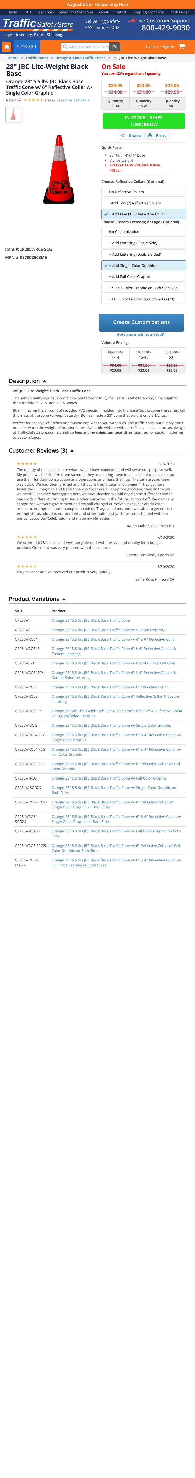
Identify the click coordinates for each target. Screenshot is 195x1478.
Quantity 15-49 (143, 103)
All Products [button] (25, 46)
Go (114, 46)
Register (167, 46)
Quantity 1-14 (115, 103)
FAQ (27, 12)
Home (13, 57)
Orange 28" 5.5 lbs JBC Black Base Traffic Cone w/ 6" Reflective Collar (110, 686)
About (103, 12)
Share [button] (135, 135)
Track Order (179, 12)
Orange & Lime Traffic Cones (80, 57)
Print (161, 135)
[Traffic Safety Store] (37, 24)
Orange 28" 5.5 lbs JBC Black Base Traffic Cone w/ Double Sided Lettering (113, 663)
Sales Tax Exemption (76, 12)
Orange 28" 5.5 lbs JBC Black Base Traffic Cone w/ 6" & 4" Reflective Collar (114, 639)
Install (14, 12)
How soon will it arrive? (140, 334)
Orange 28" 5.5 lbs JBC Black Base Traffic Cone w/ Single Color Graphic (111, 725)
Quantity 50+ (172, 103)
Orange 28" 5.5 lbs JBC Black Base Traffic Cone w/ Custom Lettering (108, 629)
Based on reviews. (73, 100)
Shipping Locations (148, 12)
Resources (45, 12)
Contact (119, 12)
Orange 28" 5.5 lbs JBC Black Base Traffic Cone (91, 620)
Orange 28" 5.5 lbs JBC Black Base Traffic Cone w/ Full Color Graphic (109, 778)
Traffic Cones (36, 57)
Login (150, 46)
